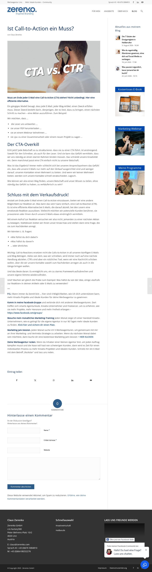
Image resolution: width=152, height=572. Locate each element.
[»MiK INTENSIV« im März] (2, 286)
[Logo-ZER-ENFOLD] (22, 11)
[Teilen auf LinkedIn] (72, 380)
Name (47, 430)
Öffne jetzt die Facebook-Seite (122, 540)
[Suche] (142, 11)
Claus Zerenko (16, 35)
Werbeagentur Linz (14, 2)
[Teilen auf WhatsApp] (54, 380)
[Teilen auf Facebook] (16, 380)
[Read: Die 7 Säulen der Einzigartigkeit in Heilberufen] (118, 38)
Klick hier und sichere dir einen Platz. (36, 324)
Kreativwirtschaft (63, 525)
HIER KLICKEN (86, 336)
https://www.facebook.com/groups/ (24, 312)
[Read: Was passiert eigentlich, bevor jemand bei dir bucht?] (118, 68)
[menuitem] (15, 2)
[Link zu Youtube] (142, 2)
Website (47, 450)
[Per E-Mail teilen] (91, 380)
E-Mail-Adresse (50, 440)
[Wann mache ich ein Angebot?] (149, 286)
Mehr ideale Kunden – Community (38, 2)
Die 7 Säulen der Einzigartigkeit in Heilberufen (129, 39)
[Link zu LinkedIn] (138, 2)
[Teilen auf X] (35, 380)
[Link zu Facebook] (133, 2)
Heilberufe (60, 530)
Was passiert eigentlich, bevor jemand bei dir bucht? (131, 70)
